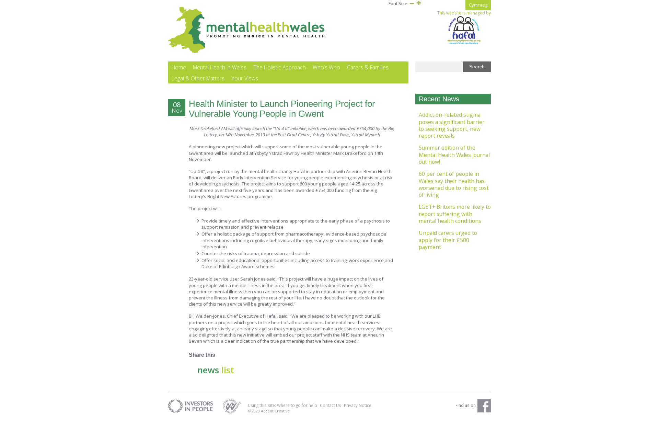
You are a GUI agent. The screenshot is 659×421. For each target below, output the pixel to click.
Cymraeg (478, 5)
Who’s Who (326, 67)
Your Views (244, 78)
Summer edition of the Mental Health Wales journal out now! (454, 154)
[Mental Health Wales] (246, 51)
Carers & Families (368, 67)
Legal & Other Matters (198, 78)
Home (179, 67)
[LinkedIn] (260, 355)
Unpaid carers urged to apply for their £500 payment (448, 239)
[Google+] (236, 355)
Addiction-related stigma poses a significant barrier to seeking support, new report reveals (452, 125)
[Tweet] (248, 355)
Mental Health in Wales (219, 67)
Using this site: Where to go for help (282, 405)
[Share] (284, 355)
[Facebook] (224, 355)
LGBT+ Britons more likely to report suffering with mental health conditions (455, 213)
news (215, 370)
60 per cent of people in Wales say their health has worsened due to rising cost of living (454, 184)
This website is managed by (464, 13)
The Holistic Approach (279, 67)
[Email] (272, 355)
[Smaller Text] (411, 3)
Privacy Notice (357, 405)
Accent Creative (275, 410)
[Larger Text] (418, 3)
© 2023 (254, 410)
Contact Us (330, 405)
